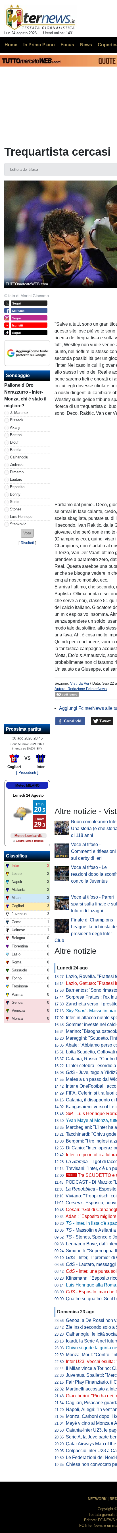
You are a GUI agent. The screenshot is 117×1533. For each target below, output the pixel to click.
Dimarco (17, 472)
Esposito (17, 487)
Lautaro (16, 479)
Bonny (15, 494)
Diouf (14, 442)
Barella (15, 450)
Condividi (73, 721)
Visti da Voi (79, 683)
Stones (16, 509)
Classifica (16, 855)
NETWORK (97, 1499)
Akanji (15, 427)
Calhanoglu (19, 457)
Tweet (104, 721)
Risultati (27, 543)
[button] (27, 533)
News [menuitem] (86, 44)
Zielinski (17, 464)
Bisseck (16, 420)
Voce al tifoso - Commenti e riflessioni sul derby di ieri (93, 851)
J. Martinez (19, 412)
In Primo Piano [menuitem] (39, 44)
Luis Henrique (21, 516)
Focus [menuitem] (67, 44)
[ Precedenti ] (27, 772)
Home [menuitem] (11, 44)
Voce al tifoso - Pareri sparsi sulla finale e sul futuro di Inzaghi (94, 904)
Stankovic (18, 524)
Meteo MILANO (27, 785)
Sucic (14, 502)
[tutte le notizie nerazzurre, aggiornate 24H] (40, 17)
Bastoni (16, 435)
